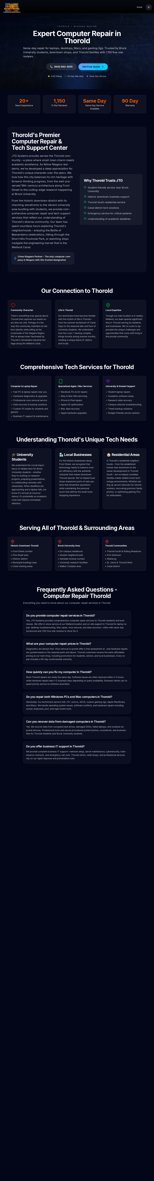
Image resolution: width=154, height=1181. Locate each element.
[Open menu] (149, 7)
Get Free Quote (91, 66)
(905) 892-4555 (63, 66)
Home (139, 7)
